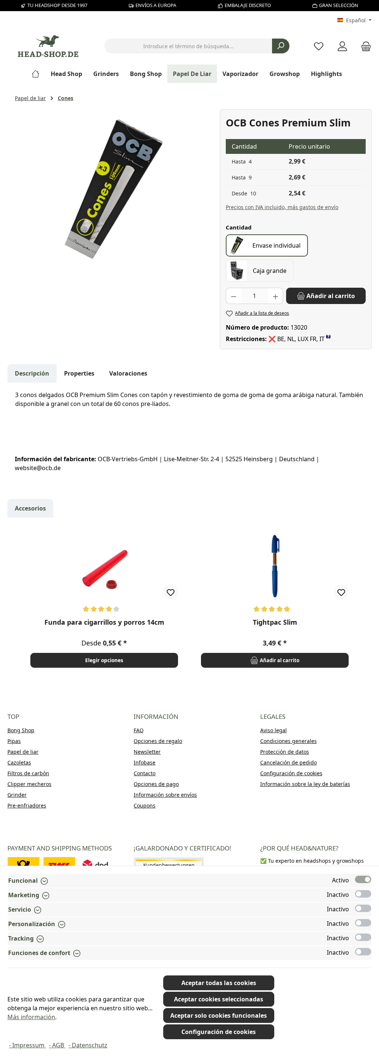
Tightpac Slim (275, 622)
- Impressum (27, 1045)
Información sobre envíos (165, 794)
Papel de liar (22, 751)
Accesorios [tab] (30, 508)
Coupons (144, 805)
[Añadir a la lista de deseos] (170, 592)
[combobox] (188, 46)
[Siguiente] (358, 600)
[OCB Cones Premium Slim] (114, 189)
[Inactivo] (363, 894)
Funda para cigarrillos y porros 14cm (104, 622)
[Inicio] (38, 74)
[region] (113, 189)
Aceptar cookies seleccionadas (218, 999)
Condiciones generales (288, 740)
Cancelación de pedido (288, 762)
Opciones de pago (156, 783)
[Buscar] (280, 46)
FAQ (139, 730)
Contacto (144, 773)
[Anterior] (20, 600)
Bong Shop (20, 730)
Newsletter (147, 751)
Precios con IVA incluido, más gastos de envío (282, 207)
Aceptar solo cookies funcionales (218, 1015)
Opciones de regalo (158, 740)
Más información (31, 1017)
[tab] (32, 373)
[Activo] (363, 879)
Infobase (144, 762)
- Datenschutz (87, 1045)
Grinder (17, 794)
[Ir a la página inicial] (48, 46)
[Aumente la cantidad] (276, 296)
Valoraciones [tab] (128, 373)
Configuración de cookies (291, 773)
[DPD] (95, 865)
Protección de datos (284, 751)
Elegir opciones (104, 660)
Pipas (14, 740)
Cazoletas (19, 762)
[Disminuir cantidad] (233, 296)
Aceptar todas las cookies (218, 983)
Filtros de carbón (28, 773)
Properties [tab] (79, 373)
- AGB (57, 1045)
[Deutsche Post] (23, 865)
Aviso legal (273, 730)
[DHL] (59, 865)
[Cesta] (364, 46)
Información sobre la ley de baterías (305, 783)
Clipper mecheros (29, 783)
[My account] (342, 46)
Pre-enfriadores (26, 805)
